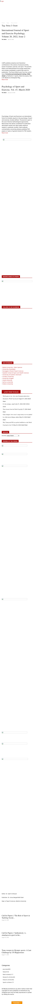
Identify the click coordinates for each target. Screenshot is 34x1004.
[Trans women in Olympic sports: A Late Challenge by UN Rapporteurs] (17, 945)
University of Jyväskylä (9, 369)
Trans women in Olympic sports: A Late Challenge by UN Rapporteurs (16, 951)
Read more (5, 79)
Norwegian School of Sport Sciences (13, 371)
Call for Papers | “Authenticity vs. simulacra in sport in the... (14, 934)
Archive (4, 435)
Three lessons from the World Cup (11, 409)
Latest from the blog (11, 392)
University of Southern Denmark (12, 375)
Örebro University (8, 384)
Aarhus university (8, 382)
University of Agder (8, 378)
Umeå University (7, 380)
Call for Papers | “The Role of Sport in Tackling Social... (16, 916)
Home (3, 23)
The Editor (4, 39)
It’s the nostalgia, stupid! (9, 404)
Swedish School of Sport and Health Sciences (16, 373)
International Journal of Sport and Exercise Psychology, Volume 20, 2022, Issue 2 (15, 33)
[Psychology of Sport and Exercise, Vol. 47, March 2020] (17, 104)
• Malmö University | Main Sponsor (12, 367)
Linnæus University (8, 376)
